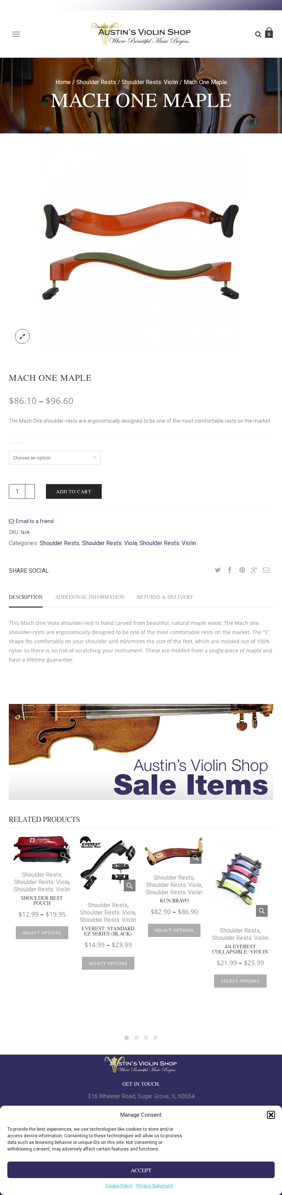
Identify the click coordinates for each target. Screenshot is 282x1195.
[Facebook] (230, 570)
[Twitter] (218, 570)
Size (16, 446)
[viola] (141, 247)
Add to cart (73, 491)
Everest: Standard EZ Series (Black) (108, 931)
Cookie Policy (119, 1185)
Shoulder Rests (96, 82)
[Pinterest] (242, 570)
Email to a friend (35, 521)
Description (26, 597)
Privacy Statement (154, 1185)
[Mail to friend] (266, 570)
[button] (271, 1115)
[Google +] (254, 570)
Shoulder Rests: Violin (150, 82)
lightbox (22, 336)
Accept (141, 1170)
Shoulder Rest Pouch (42, 900)
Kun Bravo (174, 900)
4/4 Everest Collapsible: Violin (240, 949)
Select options (42, 932)
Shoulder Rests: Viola (109, 543)
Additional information (89, 597)
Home (63, 82)
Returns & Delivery (165, 597)
